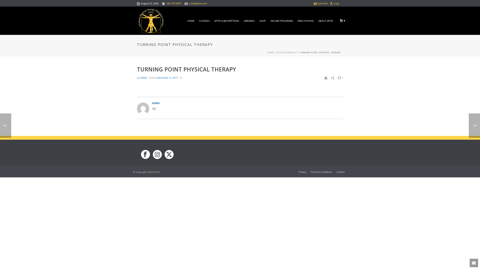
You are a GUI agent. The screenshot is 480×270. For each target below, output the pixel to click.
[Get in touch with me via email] (154, 109)
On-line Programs (281, 20)
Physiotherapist (286, 52)
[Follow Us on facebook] (145, 154)
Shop (262, 20)
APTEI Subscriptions (226, 20)
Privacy (302, 172)
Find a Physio (306, 20)
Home (191, 20)
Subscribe (322, 3)
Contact (340, 172)
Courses (204, 20)
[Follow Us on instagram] (157, 154)
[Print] (325, 78)
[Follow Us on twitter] (169, 154)
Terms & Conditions (321, 172)
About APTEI (325, 20)
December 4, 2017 (167, 78)
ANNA (143, 78)
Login (336, 3)
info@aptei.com (198, 3)
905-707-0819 (174, 3)
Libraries (249, 20)
